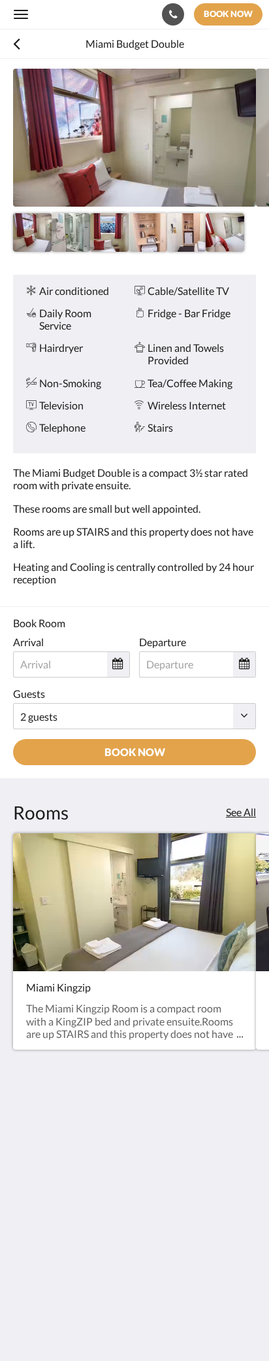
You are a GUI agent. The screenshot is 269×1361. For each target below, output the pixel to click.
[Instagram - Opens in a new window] (62, 1234)
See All (241, 812)
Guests (29, 693)
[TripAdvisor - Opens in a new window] (98, 1234)
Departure (162, 642)
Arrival (28, 642)
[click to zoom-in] (134, 138)
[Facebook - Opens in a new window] (26, 1234)
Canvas (85, 1325)
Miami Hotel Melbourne (89, 14)
